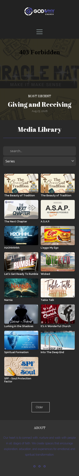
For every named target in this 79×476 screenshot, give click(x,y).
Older (40, 407)
